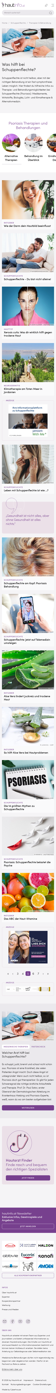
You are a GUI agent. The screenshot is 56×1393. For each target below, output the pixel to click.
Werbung (6, 1305)
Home (4, 22)
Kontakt (5, 1384)
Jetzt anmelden (28, 1226)
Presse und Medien (10, 1309)
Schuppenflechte (18, 22)
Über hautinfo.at (9, 1292)
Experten (6, 1296)
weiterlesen (28, 1108)
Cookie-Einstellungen (42, 1384)
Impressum (28, 1380)
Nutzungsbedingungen (21, 1384)
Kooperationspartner (11, 1301)
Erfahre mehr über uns (12, 1369)
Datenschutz (40, 1380)
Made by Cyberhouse (11, 1389)
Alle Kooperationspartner (28, 1275)
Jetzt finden (28, 1178)
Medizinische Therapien (16, 1046)
